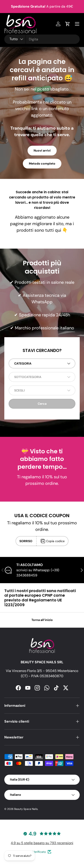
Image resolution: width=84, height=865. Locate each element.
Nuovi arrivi (42, 150)
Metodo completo (42, 163)
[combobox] (42, 39)
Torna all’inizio (42, 620)
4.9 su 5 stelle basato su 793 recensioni (42, 843)
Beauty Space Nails (26, 809)
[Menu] (77, 24)
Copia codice (55, 541)
